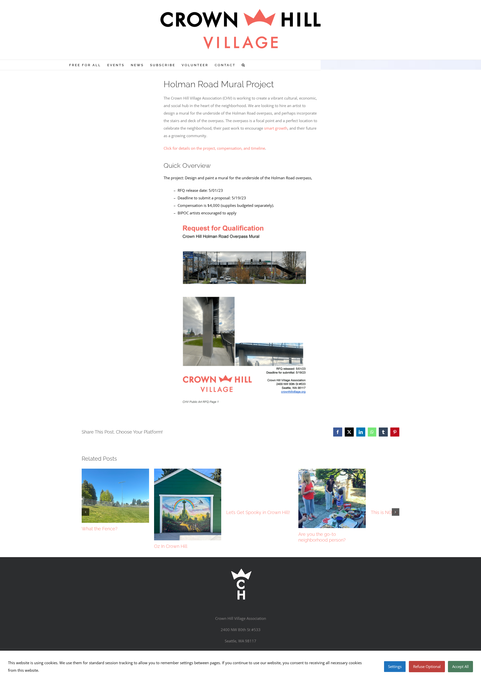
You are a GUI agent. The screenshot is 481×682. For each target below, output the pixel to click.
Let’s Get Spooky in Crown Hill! (328, 512)
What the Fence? (99, 557)
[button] (244, 65)
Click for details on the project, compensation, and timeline (214, 148)
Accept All (460, 666)
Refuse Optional (427, 666)
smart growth (275, 128)
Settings (395, 666)
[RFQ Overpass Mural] (241, 223)
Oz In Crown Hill (205, 583)
